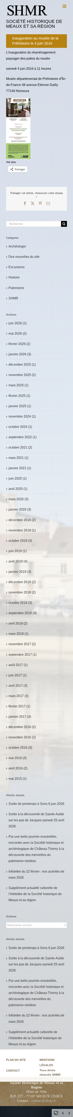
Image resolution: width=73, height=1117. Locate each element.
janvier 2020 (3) (20, 509)
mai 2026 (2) (18, 333)
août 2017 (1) (18, 665)
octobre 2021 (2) (20, 447)
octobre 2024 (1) (20, 426)
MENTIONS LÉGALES (47, 1062)
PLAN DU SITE (16, 1059)
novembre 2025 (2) (22, 375)
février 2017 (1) (19, 706)
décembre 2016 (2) (22, 727)
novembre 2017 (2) (22, 644)
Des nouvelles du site (24, 256)
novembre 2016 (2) (22, 737)
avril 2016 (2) (18, 768)
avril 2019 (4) (18, 561)
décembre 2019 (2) (22, 520)
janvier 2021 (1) (20, 468)
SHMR (13, 298)
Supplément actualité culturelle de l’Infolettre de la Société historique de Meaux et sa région (35, 894)
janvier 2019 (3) (20, 571)
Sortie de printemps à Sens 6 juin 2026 (36, 803)
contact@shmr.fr (43, 1101)
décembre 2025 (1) (22, 364)
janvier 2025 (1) (20, 406)
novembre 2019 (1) (22, 530)
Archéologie (17, 246)
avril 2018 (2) (18, 623)
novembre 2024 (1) (22, 416)
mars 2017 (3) (18, 696)
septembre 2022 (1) (22, 437)
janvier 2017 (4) (20, 716)
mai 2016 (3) (18, 758)
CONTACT (13, 1070)
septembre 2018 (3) (22, 613)
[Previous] (63, 1113)
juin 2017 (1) (18, 675)
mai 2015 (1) (18, 778)
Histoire (14, 277)
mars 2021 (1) (18, 457)
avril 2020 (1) (18, 488)
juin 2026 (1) (18, 323)
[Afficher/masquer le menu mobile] (65, 6)
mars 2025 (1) (18, 385)
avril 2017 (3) (18, 685)
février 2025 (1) (19, 395)
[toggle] (56, 1113)
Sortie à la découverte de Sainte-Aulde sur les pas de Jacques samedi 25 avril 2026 (36, 820)
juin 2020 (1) (18, 478)
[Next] (69, 1113)
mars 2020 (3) (18, 499)
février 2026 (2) (19, 344)
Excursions (17, 267)
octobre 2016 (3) (20, 747)
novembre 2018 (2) (22, 592)
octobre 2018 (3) (20, 602)
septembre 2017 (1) (22, 654)
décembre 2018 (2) (22, 582)
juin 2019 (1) (18, 551)
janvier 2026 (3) (20, 354)
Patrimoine (16, 288)
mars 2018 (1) (18, 633)
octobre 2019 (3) (20, 540)
